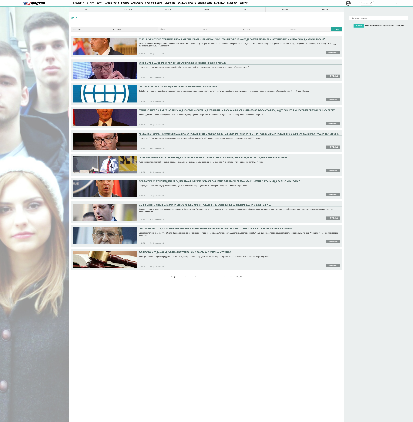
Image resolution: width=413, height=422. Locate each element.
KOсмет (285, 9)
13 (225, 277)
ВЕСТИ (100, 3)
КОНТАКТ (244, 3)
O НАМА (90, 3)
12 (219, 277)
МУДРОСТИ (170, 3)
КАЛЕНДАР (219, 3)
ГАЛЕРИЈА (232, 3)
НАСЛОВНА (78, 3)
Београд (88, 9)
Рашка (206, 9)
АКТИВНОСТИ (112, 3)
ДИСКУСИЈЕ (137, 3)
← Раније (172, 277)
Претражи (359, 25)
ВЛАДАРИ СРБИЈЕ (187, 3)
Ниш (245, 9)
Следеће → (240, 277)
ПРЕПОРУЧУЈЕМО (154, 3)
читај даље (333, 52)
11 (212, 277)
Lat (397, 3)
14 (231, 277)
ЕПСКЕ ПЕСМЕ (205, 3)
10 (206, 277)
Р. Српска (324, 9)
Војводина (128, 9)
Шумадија (167, 9)
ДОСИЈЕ (125, 3)
